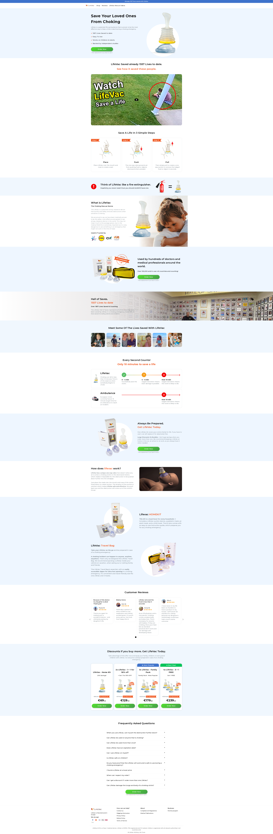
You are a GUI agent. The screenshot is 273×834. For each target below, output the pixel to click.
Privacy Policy (121, 815)
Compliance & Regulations (148, 810)
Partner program (173, 810)
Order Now (102, 49)
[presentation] (90, 619)
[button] (136, 637)
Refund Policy (121, 818)
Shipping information (123, 813)
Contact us (120, 810)
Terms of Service (122, 820)
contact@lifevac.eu (127, 745)
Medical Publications (146, 813)
